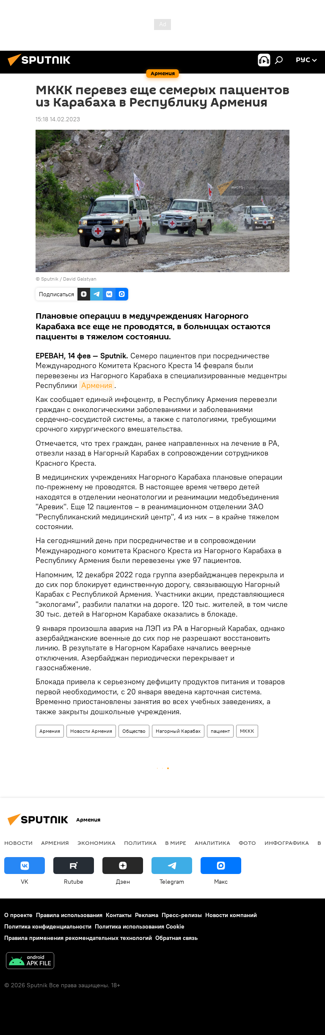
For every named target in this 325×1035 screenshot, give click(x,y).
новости (18, 843)
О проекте (18, 915)
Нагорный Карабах (178, 731)
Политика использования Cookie (140, 926)
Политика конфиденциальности (47, 926)
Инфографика (286, 843)
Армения (96, 385)
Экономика (96, 843)
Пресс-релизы (182, 915)
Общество (134, 731)
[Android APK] (30, 961)
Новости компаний (231, 915)
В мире (175, 843)
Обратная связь (176, 938)
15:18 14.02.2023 (58, 119)
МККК (247, 731)
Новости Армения (91, 731)
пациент (220, 731)
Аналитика (212, 843)
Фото (247, 843)
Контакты (119, 915)
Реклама (146, 915)
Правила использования (69, 915)
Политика (140, 843)
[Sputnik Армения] (41, 67)
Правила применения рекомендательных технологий (78, 938)
